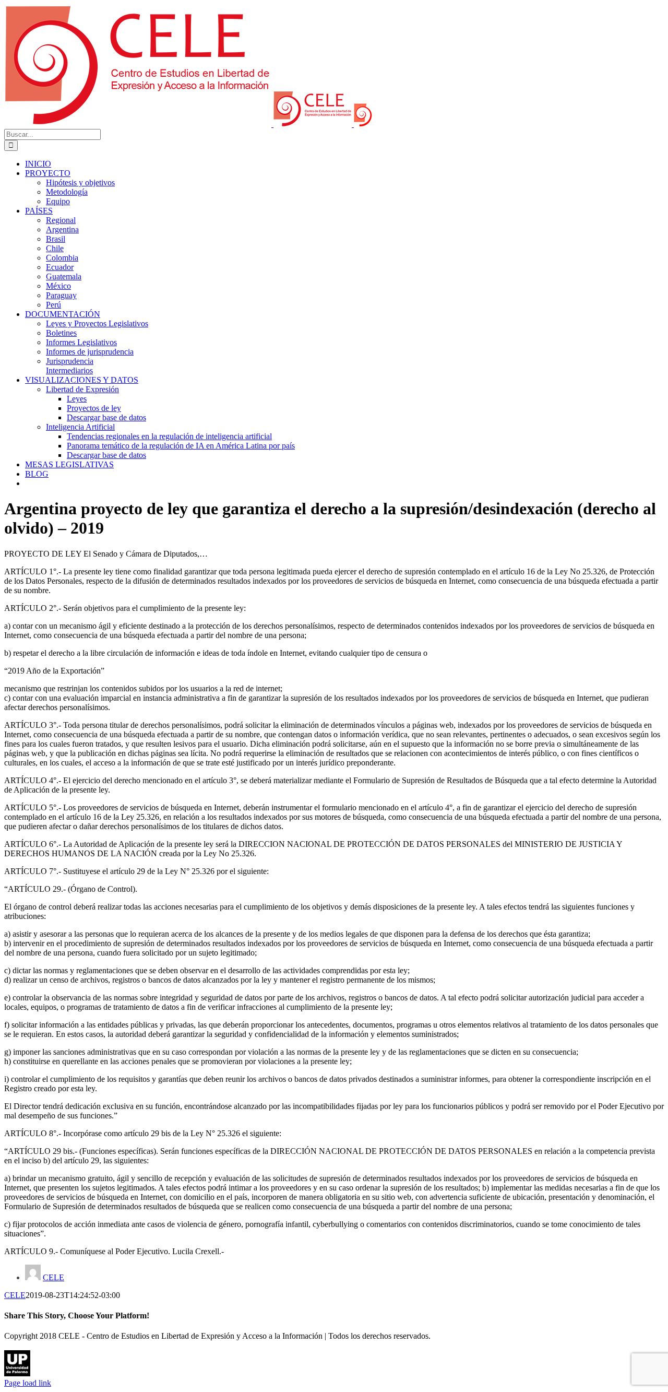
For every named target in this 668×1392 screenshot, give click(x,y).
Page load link (27, 1382)
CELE (53, 1277)
